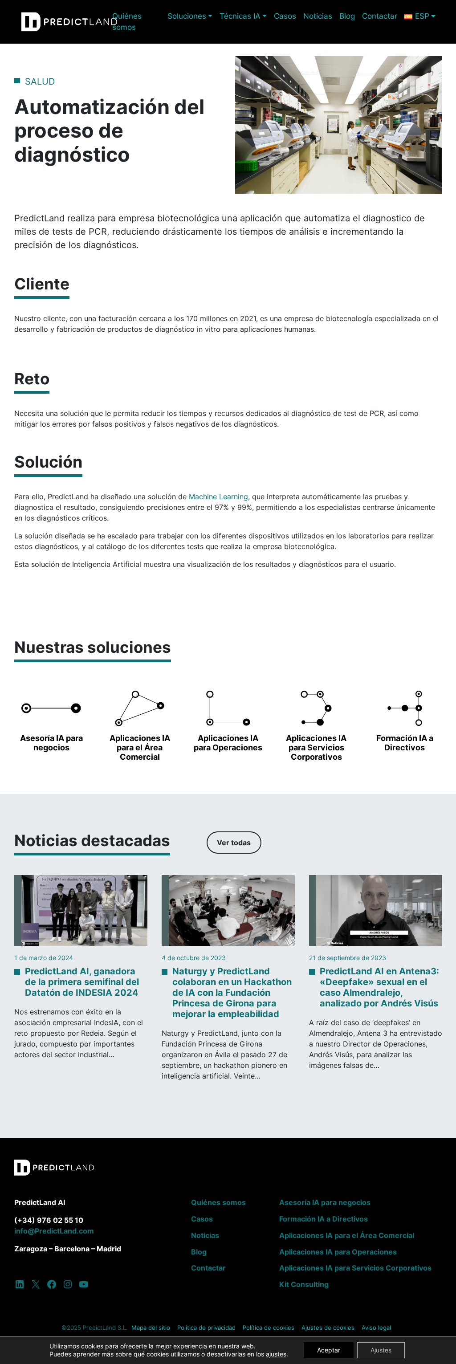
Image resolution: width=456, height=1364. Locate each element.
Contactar (379, 16)
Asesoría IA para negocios (324, 1202)
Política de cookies (268, 1327)
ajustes (276, 1354)
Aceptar (328, 1350)
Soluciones (186, 16)
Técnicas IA (240, 16)
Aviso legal (376, 1327)
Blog (347, 16)
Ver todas (234, 842)
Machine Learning (218, 496)
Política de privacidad (206, 1327)
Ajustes (380, 1350)
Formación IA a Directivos (323, 1218)
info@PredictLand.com (54, 1230)
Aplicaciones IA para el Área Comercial (346, 1235)
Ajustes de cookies (327, 1327)
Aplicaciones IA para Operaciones (338, 1251)
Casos (285, 16)
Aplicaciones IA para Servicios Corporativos (355, 1267)
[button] (51, 718)
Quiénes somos (127, 22)
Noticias (317, 16)
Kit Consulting (304, 1284)
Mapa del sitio (150, 1327)
